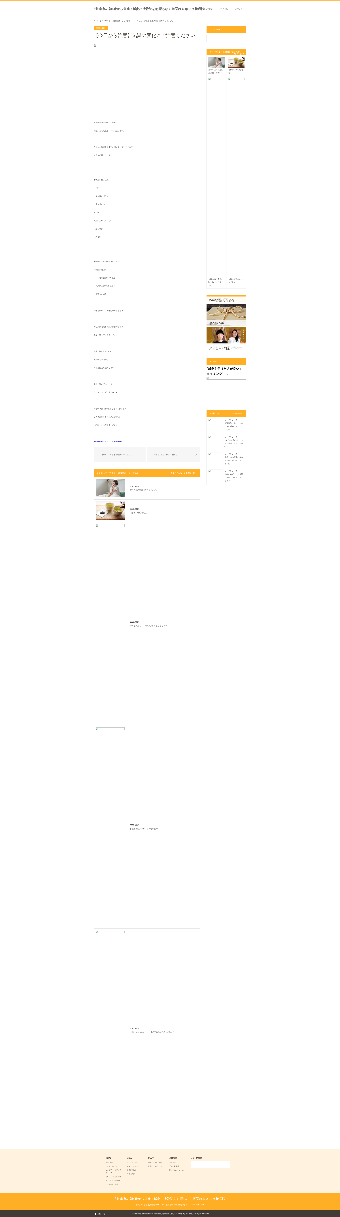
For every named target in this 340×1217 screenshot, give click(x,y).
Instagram (99, 1213)
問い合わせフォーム (176, 1170)
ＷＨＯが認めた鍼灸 (113, 1180)
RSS (103, 1213)
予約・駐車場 (174, 1166)
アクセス (224, 9)
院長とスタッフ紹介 (204, 9)
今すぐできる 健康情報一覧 (183, 473)
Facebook (95, 1213)
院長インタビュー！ (155, 1166)
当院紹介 (172, 1162)
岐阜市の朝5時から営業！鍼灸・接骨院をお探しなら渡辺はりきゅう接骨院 (167, 1214)
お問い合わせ (240, 9)
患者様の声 (131, 1174)
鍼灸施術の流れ (161, 9)
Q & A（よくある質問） (114, 1177)
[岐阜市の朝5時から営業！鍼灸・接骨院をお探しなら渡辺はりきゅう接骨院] (170, 1199)
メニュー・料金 (182, 9)
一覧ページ (237, 54)
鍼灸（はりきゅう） (134, 1166)
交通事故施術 (131, 1170)
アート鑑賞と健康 (112, 1184)
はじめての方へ (111, 1166)
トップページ (142, 9)
